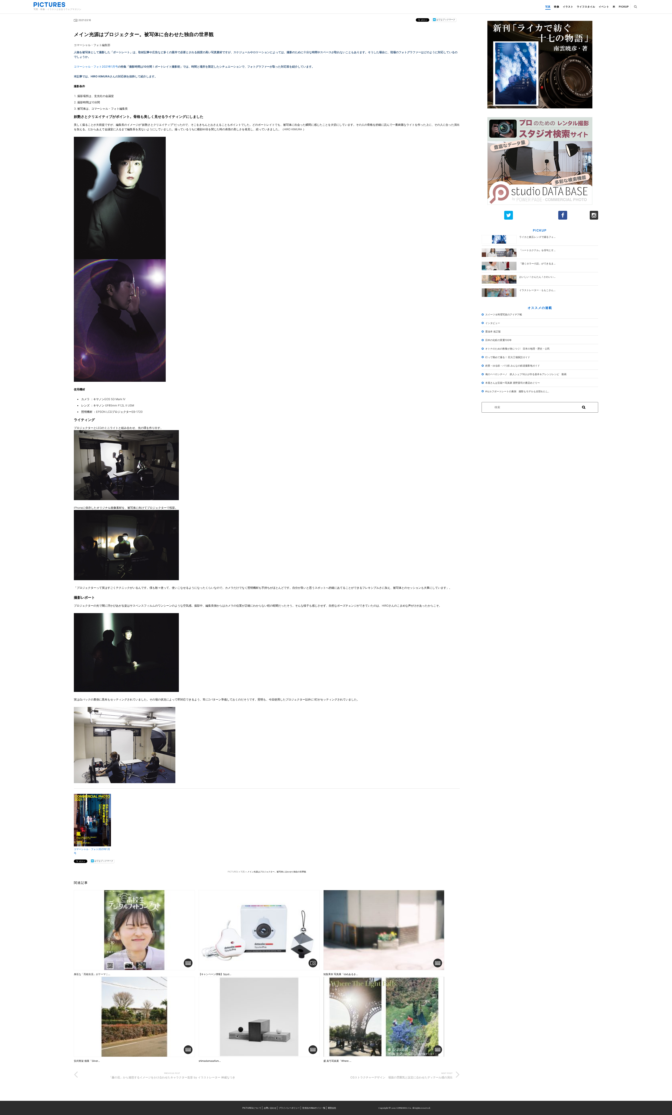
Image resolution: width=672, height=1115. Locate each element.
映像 (556, 6)
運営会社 (332, 1108)
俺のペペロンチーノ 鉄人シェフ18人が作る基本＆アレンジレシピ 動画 (525, 374)
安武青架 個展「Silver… (87, 1060)
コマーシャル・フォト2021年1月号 (96, 66)
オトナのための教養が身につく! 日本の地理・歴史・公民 (517, 348)
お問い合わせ (270, 1108)
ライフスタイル (586, 6)
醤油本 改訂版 (493, 331)
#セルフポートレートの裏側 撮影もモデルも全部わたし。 (518, 391)
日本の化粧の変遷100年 (498, 340)
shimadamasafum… (210, 1060)
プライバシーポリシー (289, 1108)
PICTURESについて (251, 1108)
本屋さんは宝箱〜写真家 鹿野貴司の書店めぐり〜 (512, 382)
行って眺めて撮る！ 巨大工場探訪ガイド (507, 357)
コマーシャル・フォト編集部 (92, 45)
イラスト (568, 6)
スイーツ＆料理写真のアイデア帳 (503, 314)
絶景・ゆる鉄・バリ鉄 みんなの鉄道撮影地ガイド (512, 365)
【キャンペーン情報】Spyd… (215, 974)
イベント (604, 6)
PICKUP (624, 6)
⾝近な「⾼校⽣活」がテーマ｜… (92, 974)
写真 (548, 6)
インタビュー (492, 323)
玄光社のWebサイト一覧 (313, 1108)
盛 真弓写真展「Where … (337, 1060)
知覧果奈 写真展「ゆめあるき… (340, 974)
